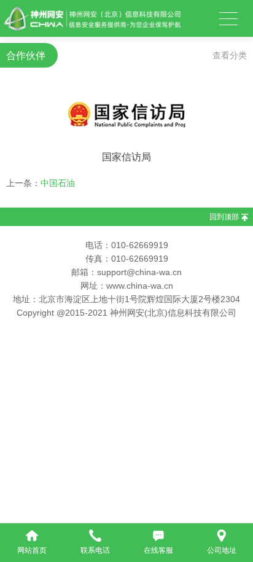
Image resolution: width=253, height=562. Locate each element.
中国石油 (58, 183)
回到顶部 (224, 217)
